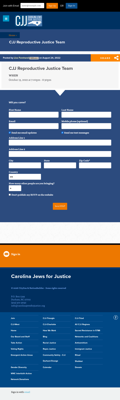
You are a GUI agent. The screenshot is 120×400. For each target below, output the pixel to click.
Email (12, 121)
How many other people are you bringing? (31, 183)
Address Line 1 (17, 137)
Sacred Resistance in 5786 (87, 330)
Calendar (47, 367)
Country (13, 171)
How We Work (49, 330)
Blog (45, 336)
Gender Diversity (19, 367)
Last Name (67, 109)
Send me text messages (76, 132)
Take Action (16, 343)
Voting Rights (17, 349)
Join (13, 318)
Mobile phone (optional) (74, 121)
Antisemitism (81, 343)
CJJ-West (15, 324)
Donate (78, 367)
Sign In (71, 5)
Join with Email (11, 5)
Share (105, 58)
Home (13, 35)
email (27, 392)
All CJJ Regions (82, 324)
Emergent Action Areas (22, 355)
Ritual (77, 355)
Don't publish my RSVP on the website (32, 194)
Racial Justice (49, 343)
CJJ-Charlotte (49, 324)
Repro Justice (49, 349)
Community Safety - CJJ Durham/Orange (54, 358)
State (47, 160)
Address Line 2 (17, 149)
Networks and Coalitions (86, 336)
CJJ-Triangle (49, 318)
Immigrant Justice (83, 349)
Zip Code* (84, 160)
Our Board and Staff (20, 336)
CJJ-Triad (79, 318)
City (11, 160)
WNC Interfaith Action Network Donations (21, 376)
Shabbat (79, 361)
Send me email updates (24, 132)
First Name (15, 109)
